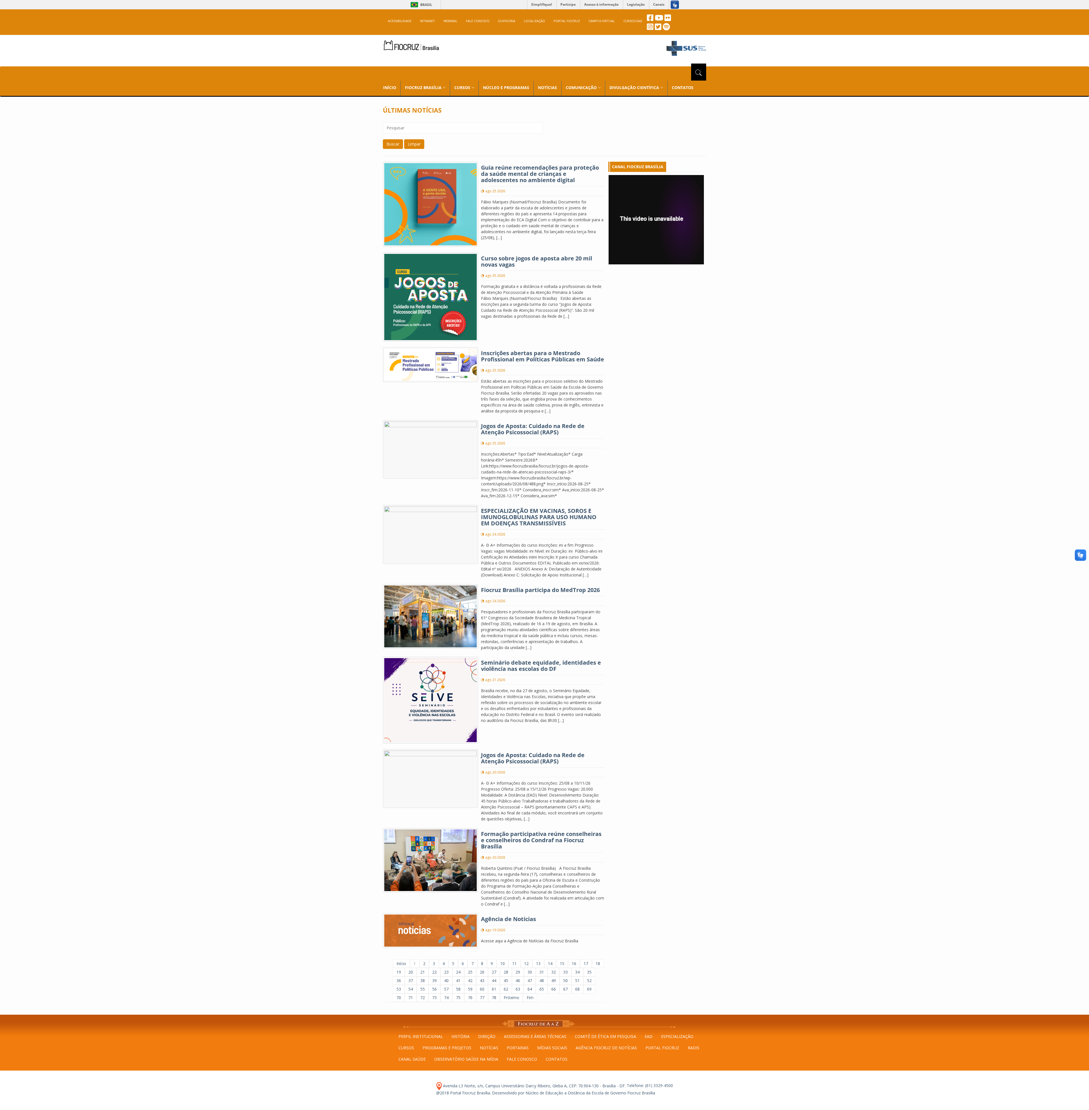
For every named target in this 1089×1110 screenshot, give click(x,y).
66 (553, 989)
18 (598, 963)
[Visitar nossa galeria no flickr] (667, 19)
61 (494, 989)
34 (577, 972)
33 (565, 972)
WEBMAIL (450, 21)
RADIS (693, 1047)
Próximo (511, 997)
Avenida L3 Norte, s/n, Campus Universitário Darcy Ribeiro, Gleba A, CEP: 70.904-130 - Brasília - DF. (534, 1085)
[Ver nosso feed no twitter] (658, 28)
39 (434, 980)
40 (446, 980)
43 (482, 980)
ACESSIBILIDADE (399, 21)
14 (550, 963)
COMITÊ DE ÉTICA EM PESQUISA (605, 1036)
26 (482, 972)
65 (541, 989)
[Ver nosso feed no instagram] (650, 28)
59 (470, 989)
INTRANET (427, 21)
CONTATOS (682, 87)
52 (589, 980)
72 (422, 997)
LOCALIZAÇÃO (534, 21)
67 (565, 989)
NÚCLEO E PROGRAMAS (506, 87)
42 (470, 980)
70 (398, 997)
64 (529, 989)
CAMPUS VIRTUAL (601, 21)
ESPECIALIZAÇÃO (677, 1036)
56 (434, 989)
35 (589, 972)
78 (494, 997)
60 (482, 989)
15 (562, 963)
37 (410, 980)
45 (506, 980)
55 (422, 989)
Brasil (420, 4)
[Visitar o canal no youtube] (659, 19)
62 (506, 989)
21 (422, 972)
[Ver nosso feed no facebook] (650, 19)
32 (553, 972)
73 (434, 997)
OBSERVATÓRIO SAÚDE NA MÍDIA (466, 1059)
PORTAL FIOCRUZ (567, 21)
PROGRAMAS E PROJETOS (447, 1047)
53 (398, 989)
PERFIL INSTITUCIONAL (420, 1036)
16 (574, 963)
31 (541, 972)
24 (458, 972)
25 (470, 972)
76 (470, 997)
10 (502, 963)
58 (458, 989)
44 (494, 980)
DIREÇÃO (486, 1036)
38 (422, 980)
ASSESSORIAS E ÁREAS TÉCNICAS (535, 1036)
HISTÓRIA (460, 1036)
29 (518, 972)
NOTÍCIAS (547, 87)
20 (410, 972)
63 (518, 989)
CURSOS (406, 1047)
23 (446, 972)
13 (538, 963)
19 (398, 972)
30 (529, 972)
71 (410, 997)
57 (446, 989)
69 (589, 989)
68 (577, 989)
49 (553, 980)
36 (398, 980)
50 (565, 980)
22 (434, 972)
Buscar (393, 144)
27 (494, 972)
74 (446, 997)
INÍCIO (389, 87)
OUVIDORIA (506, 21)
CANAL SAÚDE (412, 1059)
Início (401, 963)
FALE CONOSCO (477, 21)
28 (506, 972)
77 (482, 997)
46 (518, 980)
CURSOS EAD (632, 21)
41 (458, 980)
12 (526, 963)
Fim (530, 997)
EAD (649, 1036)
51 (577, 980)
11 (514, 963)
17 (586, 963)
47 (529, 980)
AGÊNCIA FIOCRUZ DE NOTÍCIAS (606, 1047)
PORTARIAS (518, 1047)
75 (458, 997)
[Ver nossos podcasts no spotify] (666, 28)
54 (410, 989)
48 (541, 980)
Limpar (414, 144)
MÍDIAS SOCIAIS (552, 1047)
